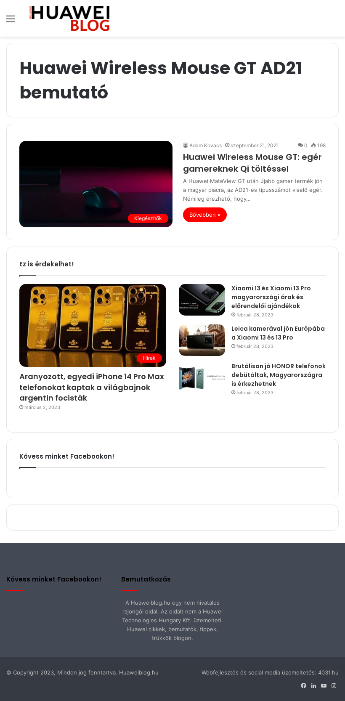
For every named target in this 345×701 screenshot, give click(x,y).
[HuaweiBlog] (69, 18)
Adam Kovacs (205, 145)
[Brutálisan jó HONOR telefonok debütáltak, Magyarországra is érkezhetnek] (202, 377)
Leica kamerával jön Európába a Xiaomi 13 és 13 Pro (278, 333)
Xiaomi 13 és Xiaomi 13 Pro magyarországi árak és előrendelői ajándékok (271, 297)
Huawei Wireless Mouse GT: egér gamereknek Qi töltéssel (252, 163)
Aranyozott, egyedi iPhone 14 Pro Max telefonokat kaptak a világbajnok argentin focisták (91, 387)
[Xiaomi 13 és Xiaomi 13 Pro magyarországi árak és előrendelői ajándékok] (202, 300)
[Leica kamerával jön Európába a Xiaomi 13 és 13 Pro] (202, 340)
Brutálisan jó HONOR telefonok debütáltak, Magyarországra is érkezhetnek (278, 375)
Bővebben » (204, 214)
